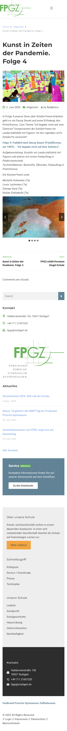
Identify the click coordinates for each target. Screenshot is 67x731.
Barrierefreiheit (11, 723)
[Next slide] (61, 217)
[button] (33, 217)
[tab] (29, 240)
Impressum (21, 719)
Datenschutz (38, 719)
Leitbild (11, 605)
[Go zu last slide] (5, 217)
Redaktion (53, 107)
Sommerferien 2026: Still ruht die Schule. (26, 396)
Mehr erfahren (19, 545)
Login (8, 719)
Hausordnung (14, 622)
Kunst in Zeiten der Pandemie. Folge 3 (13, 263)
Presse (11, 578)
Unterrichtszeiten (17, 628)
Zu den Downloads (23, 485)
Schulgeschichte (16, 616)
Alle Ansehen (10, 450)
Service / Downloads (19, 572)
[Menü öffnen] (51, 8)
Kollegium (12, 567)
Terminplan (13, 584)
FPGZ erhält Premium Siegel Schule (52, 263)
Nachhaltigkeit (15, 633)
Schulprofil (13, 611)
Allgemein (32, 107)
